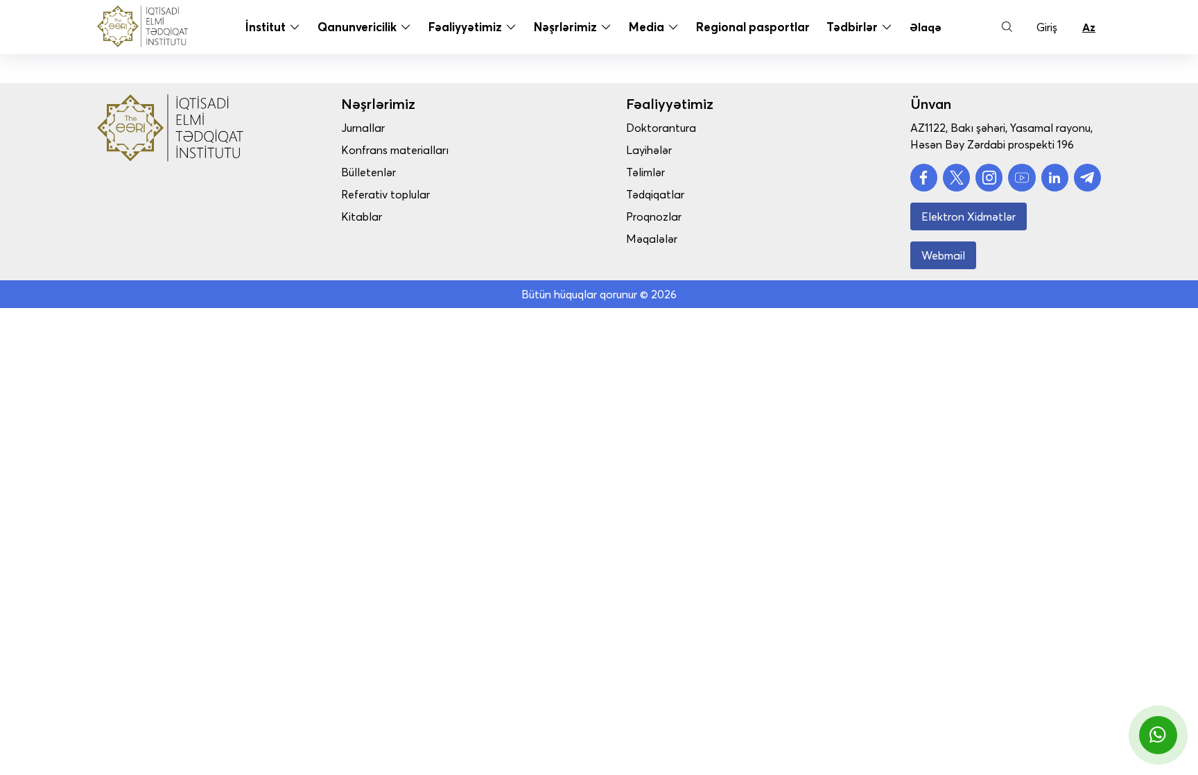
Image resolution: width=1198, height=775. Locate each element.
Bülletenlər (368, 172)
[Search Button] (1006, 27)
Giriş (1046, 27)
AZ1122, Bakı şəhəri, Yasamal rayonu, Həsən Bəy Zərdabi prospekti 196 (1001, 136)
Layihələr (649, 150)
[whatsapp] (1158, 735)
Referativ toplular (385, 194)
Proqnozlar (654, 216)
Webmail (943, 255)
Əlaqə (925, 27)
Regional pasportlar (753, 26)
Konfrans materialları (395, 150)
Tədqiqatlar (655, 194)
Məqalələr (651, 239)
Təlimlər (645, 172)
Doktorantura (661, 128)
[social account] (923, 177)
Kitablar (361, 216)
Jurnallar (363, 128)
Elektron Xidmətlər (968, 216)
